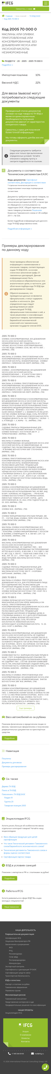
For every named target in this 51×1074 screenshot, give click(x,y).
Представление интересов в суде (19, 1002)
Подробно (6, 65)
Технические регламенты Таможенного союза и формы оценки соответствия (25, 851)
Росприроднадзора (17, 960)
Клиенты (26, 1038)
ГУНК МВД (13, 957)
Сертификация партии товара (17, 857)
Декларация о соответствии (33, 182)
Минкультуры (15, 963)
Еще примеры (25, 708)
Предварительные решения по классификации (25, 1005)
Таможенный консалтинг (16, 999)
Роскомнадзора (15, 954)
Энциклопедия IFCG (13, 1013)
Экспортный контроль (14, 967)
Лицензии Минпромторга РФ (17, 941)
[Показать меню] (46, 3)
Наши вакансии (11, 907)
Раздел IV (8, 797)
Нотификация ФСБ (13, 938)
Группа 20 (8, 801)
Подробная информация (19, 228)
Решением (37, 210)
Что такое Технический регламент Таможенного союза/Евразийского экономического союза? (25, 844)
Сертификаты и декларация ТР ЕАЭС (21, 970)
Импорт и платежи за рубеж (17, 984)
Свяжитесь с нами (24, 9)
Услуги (26, 1031)
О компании (25, 1035)
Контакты (25, 1041)
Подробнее (9, 738)
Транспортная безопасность (17, 976)
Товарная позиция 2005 (15, 805)
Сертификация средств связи (17, 973)
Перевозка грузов (12, 991)
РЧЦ (11, 951)
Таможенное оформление (16, 987)
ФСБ (11, 948)
